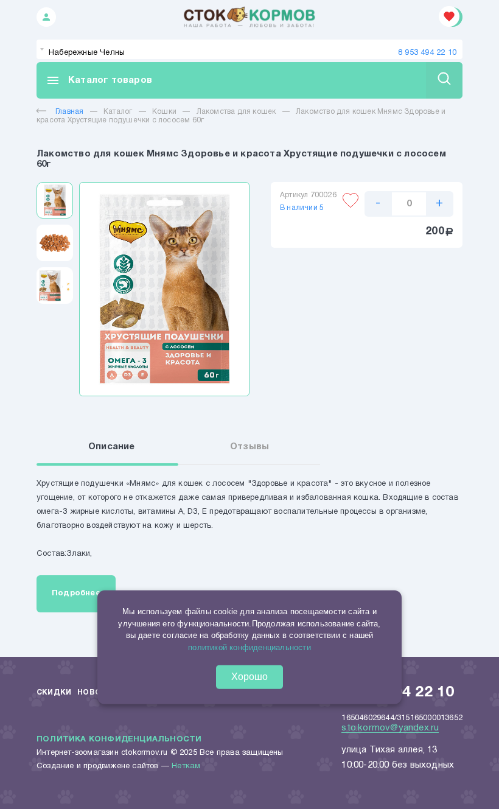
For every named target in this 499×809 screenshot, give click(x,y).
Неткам (186, 766)
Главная (69, 111)
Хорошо (249, 676)
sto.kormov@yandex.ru (390, 728)
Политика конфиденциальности (119, 739)
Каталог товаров (99, 80)
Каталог (117, 111)
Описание (111, 447)
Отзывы (249, 447)
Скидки (54, 692)
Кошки (164, 111)
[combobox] (249, 49)
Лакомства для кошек (236, 111)
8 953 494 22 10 (427, 53)
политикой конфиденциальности (249, 646)
